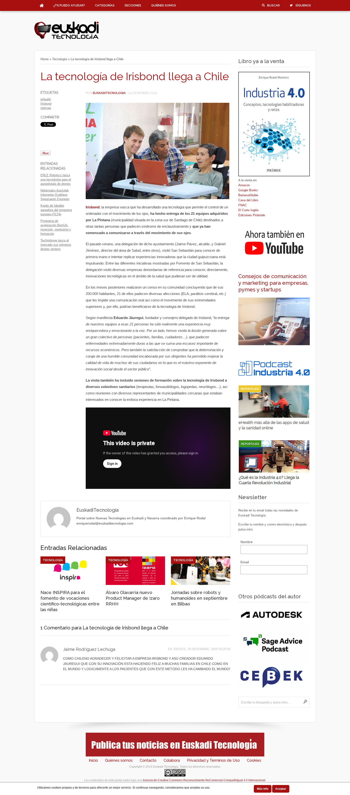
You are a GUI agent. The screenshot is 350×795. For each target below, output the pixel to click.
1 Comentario (55, 628)
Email (244, 562)
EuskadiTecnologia (109, 93)
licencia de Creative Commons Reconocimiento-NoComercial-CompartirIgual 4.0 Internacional (204, 780)
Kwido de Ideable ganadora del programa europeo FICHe (56, 210)
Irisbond (45, 103)
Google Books (248, 190)
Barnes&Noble (248, 195)
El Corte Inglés (248, 210)
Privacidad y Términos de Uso (213, 760)
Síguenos (303, 5)
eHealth (45, 99)
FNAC (242, 205)
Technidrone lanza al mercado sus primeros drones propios (55, 245)
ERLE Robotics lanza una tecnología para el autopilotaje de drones (55, 179)
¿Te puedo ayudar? (69, 5)
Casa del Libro (248, 200)
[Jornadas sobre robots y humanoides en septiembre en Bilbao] (200, 584)
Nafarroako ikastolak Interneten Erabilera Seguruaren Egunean (54, 195)
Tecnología (59, 59)
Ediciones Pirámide (251, 215)
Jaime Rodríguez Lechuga (89, 649)
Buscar (273, 5)
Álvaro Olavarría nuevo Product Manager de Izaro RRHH (133, 598)
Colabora (172, 760)
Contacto (148, 760)
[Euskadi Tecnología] (66, 38)
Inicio (93, 760)
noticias (45, 108)
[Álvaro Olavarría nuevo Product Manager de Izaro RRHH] (135, 584)
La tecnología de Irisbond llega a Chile (134, 76)
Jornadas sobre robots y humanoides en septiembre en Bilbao (199, 598)
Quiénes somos (163, 5)
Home (44, 59)
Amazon (244, 185)
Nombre (246, 542)
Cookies (254, 760)
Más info (262, 788)
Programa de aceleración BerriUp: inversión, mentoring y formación (55, 227)
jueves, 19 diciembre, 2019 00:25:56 (201, 649)
